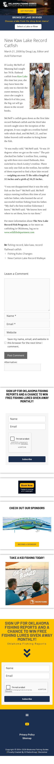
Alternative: (10, 362)
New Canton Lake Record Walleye (27, 258)
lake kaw (29, 245)
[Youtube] (27, 724)
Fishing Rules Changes (20, 253)
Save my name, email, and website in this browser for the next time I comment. (28, 342)
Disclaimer (42, 752)
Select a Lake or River (27, 26)
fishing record (15, 245)
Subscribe (27, 459)
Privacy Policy (27, 734)
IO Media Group (30, 752)
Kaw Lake (22, 76)
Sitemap (27, 738)
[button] (46, 3)
